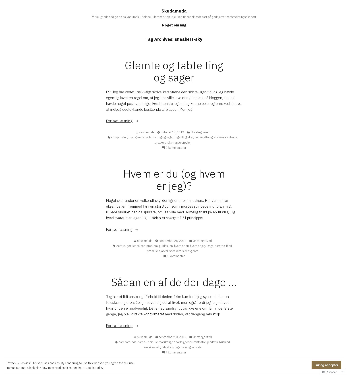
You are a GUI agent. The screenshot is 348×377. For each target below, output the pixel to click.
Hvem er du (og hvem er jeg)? (174, 179)
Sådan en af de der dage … (174, 282)
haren (141, 342)
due (131, 137)
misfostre (200, 342)
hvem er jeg (197, 246)
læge (210, 246)
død (134, 342)
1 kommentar (176, 256)
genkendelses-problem (142, 246)
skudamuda (146, 132)
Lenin (149, 342)
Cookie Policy (94, 368)
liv (156, 342)
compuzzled (119, 137)
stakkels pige (171, 347)
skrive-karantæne (225, 137)
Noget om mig (174, 25)
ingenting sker (184, 137)
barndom (124, 342)
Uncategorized (200, 132)
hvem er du (181, 246)
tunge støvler (182, 143)
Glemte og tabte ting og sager (174, 71)
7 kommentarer (176, 352)
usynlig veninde (191, 347)
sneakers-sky (163, 143)
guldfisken (166, 246)
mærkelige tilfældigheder (175, 342)
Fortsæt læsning (119, 121)
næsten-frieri (223, 246)
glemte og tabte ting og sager (154, 137)
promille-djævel (157, 251)
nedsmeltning (204, 137)
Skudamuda (174, 11)
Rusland (224, 342)
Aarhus (120, 246)
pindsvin (212, 342)
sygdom (193, 251)
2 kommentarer (176, 147)
